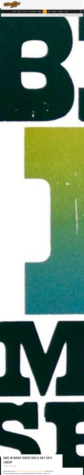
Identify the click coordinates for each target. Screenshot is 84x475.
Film (45, 11)
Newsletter (78, 15)
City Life (25, 11)
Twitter (47, 15)
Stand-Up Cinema (38, 471)
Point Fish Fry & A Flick (23, 471)
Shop (66, 11)
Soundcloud (66, 15)
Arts (49, 11)
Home (14, 11)
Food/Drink (32, 11)
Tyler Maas (6, 466)
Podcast (60, 11)
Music (19, 11)
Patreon (72, 15)
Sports (54, 11)
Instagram (53, 15)
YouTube (59, 15)
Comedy (39, 11)
